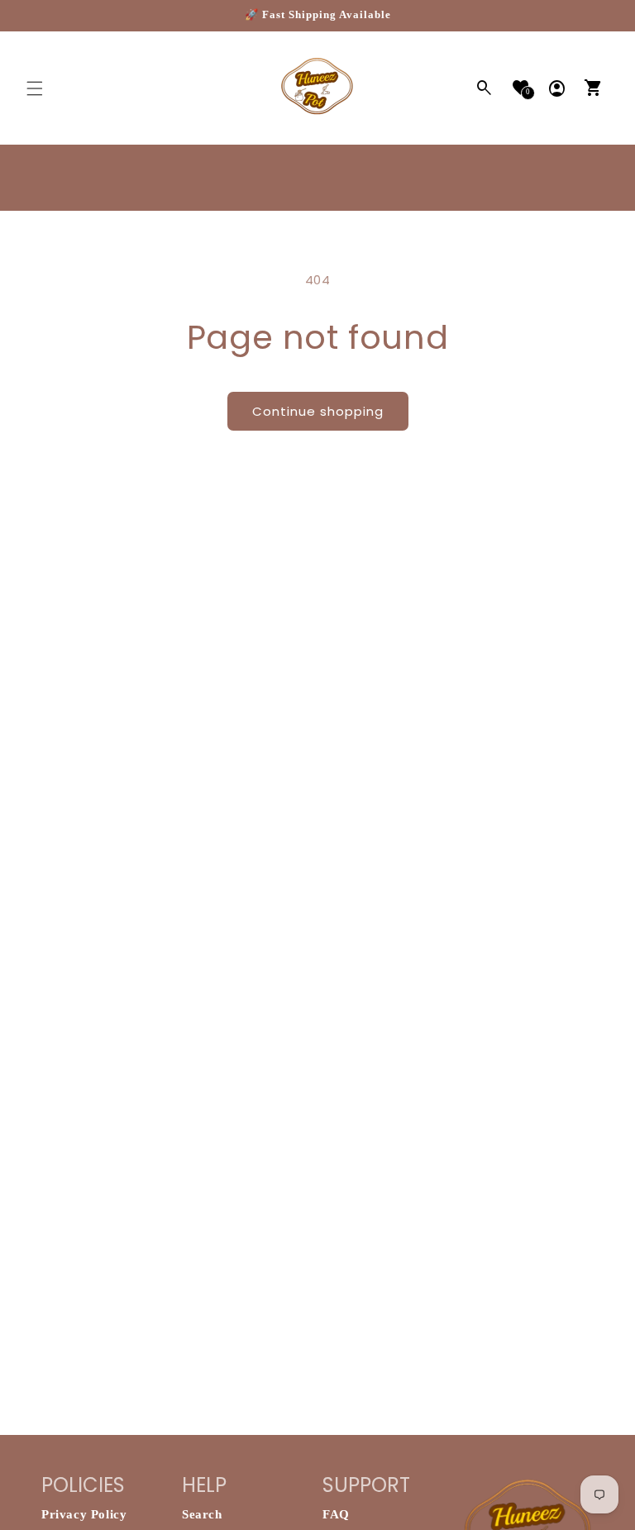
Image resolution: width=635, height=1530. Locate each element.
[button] (35, 88)
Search (202, 1514)
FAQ (336, 1514)
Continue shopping (318, 411)
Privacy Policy (84, 1514)
